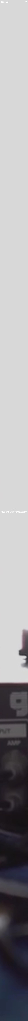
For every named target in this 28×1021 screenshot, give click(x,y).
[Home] (5, 2)
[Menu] (26, 2)
